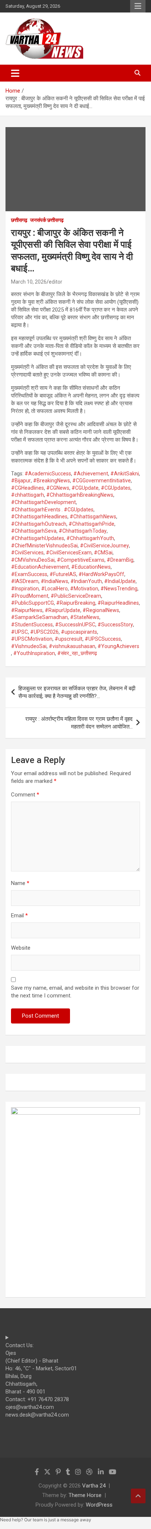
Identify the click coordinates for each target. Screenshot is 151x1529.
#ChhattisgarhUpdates (37, 538)
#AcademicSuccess (48, 473)
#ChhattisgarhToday (83, 531)
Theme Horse (85, 1495)
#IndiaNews (54, 581)
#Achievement (90, 473)
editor (55, 282)
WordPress (99, 1504)
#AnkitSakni (124, 473)
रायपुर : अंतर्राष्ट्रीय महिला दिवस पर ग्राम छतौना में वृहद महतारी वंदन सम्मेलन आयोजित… (79, 723)
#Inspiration (25, 588)
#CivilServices (27, 552)
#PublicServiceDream (76, 596)
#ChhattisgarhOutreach (38, 524)
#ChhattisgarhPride (91, 524)
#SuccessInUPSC (75, 624)
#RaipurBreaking (75, 603)
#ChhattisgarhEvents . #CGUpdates (52, 509)
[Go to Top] (138, 1496)
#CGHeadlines (27, 488)
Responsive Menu (138, 6)
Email (19, 915)
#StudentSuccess (32, 624)
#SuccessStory (115, 624)
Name (20, 883)
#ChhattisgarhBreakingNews (79, 495)
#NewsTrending (118, 588)
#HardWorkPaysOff (101, 574)
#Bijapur (21, 480)
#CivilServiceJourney (104, 545)
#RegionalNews (100, 610)
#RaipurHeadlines (118, 603)
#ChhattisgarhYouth (90, 538)
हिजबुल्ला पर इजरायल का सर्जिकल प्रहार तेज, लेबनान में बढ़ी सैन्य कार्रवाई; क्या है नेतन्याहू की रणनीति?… (76, 692)
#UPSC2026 (44, 632)
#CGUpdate (85, 488)
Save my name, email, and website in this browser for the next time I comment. (75, 992)
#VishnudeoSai (29, 646)
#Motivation (84, 588)
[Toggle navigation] (15, 73)
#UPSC (19, 632)
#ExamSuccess (29, 574)
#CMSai (103, 552)
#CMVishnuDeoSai (33, 560)
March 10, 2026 (29, 282)
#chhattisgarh (27, 495)
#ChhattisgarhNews (93, 516)
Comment (25, 794)
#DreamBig (120, 560)
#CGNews (57, 488)
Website (20, 948)
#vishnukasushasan (72, 646)
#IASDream (24, 581)
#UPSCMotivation (31, 639)
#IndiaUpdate (120, 581)
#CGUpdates (115, 488)
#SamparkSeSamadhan (39, 617)
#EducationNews (91, 567)
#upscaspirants (79, 632)
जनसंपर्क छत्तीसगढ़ (47, 220)
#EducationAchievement (40, 567)
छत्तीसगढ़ (19, 220)
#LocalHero (54, 588)
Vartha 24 (94, 1485)
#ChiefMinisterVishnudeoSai (44, 545)
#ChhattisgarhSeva (33, 531)
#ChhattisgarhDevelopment (43, 502)
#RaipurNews (27, 610)
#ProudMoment (29, 596)
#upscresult (68, 639)
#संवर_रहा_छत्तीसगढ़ (77, 653)
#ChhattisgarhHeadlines (39, 516)
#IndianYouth (86, 581)
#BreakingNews (51, 480)
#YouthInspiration (34, 653)
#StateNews (84, 617)
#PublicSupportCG (32, 603)
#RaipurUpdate (62, 610)
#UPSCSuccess (103, 639)
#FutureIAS (62, 574)
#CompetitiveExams (80, 560)
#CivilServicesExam (69, 552)
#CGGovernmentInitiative (101, 480)
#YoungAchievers (118, 646)
